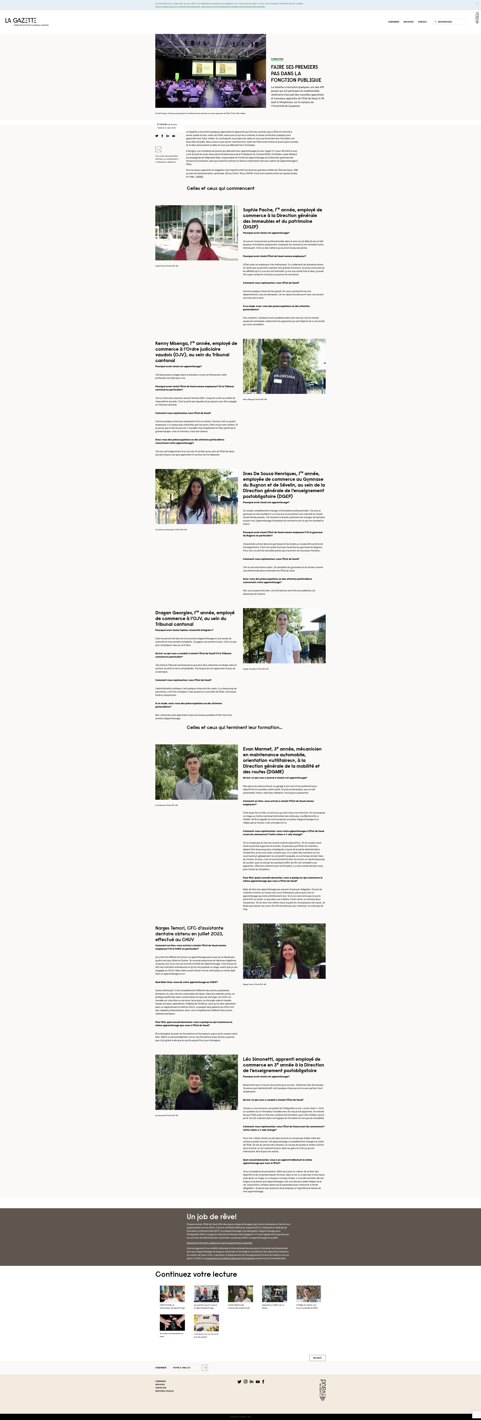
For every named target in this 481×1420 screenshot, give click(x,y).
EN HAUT (317, 1358)
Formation (277, 59)
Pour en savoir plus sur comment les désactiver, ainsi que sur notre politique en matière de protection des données (210, 6)
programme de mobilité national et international (230, 1258)
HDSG (200, 176)
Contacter (160, 1388)
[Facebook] (263, 1381)
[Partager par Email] (173, 136)
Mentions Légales (164, 1391)
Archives (160, 1384)
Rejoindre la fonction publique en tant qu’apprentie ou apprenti (219, 1243)
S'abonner (160, 1368)
